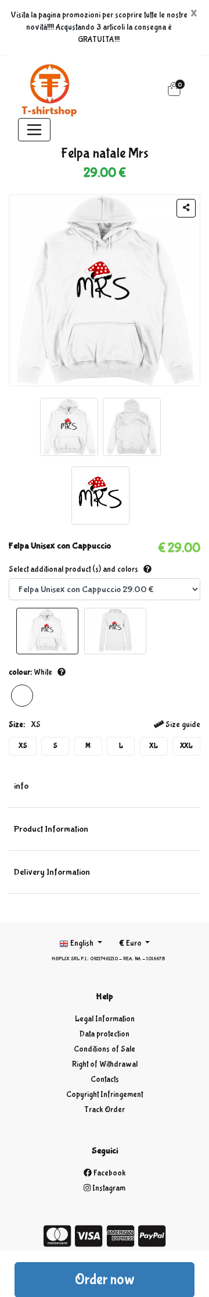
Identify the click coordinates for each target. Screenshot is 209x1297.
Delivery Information (52, 872)
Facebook (108, 1173)
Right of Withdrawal (105, 1064)
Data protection (104, 1034)
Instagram (108, 1188)
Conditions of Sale (104, 1049)
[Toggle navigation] (34, 129)
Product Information (51, 829)
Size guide (182, 724)
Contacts (105, 1079)
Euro (131, 943)
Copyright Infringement (104, 1094)
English (82, 943)
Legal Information (105, 1019)
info (21, 786)
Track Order (104, 1109)
